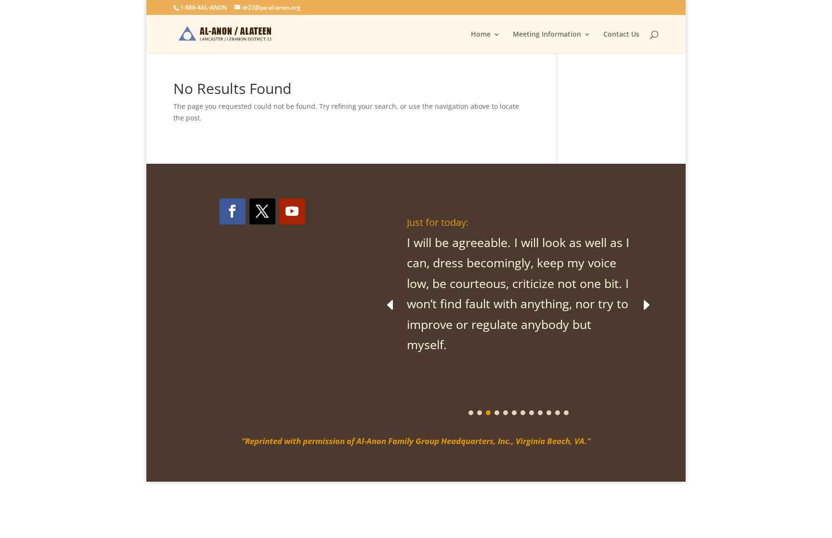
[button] (646, 304)
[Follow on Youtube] (292, 211)
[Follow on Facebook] (233, 211)
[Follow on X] (262, 211)
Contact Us (621, 35)
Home (481, 35)
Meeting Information (547, 35)
